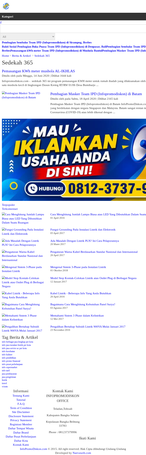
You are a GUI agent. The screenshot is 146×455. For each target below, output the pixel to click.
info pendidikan (9, 357)
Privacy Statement (21, 420)
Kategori (7, 16)
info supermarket (9, 367)
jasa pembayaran (9, 373)
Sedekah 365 (42, 55)
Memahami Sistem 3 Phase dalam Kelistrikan (77, 315)
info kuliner (7, 354)
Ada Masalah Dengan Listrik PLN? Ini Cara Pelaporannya (84, 240)
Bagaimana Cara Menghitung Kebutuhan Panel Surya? (82, 304)
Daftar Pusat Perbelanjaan (21, 436)
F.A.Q (21, 403)
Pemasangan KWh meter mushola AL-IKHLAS (38, 71)
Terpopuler (8, 204)
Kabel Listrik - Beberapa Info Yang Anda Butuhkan (80, 293)
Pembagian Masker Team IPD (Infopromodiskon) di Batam (96, 94)
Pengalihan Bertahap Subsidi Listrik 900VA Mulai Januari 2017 (87, 326)
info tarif (6, 370)
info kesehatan (8, 351)
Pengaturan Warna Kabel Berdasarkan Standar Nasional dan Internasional (94, 251)
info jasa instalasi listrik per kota (16, 345)
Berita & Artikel (22, 55)
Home (5, 55)
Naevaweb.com (82, 452)
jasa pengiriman (9, 377)
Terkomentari (10, 208)
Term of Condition (21, 408)
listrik (4, 380)
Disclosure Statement (21, 416)
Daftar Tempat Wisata (21, 428)
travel (4, 383)
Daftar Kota (21, 440)
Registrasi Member (21, 424)
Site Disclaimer (21, 412)
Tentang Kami (21, 395)
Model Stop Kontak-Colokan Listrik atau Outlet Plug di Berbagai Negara (93, 278)
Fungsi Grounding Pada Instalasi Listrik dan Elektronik (83, 229)
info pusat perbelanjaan (12, 364)
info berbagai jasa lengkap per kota (17, 341)
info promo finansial (11, 361)
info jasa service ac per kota (14, 348)
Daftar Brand (21, 432)
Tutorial (20, 399)
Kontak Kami (21, 444)
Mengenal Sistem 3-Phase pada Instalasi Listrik (78, 267)
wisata (5, 386)
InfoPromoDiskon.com (33, 448)
